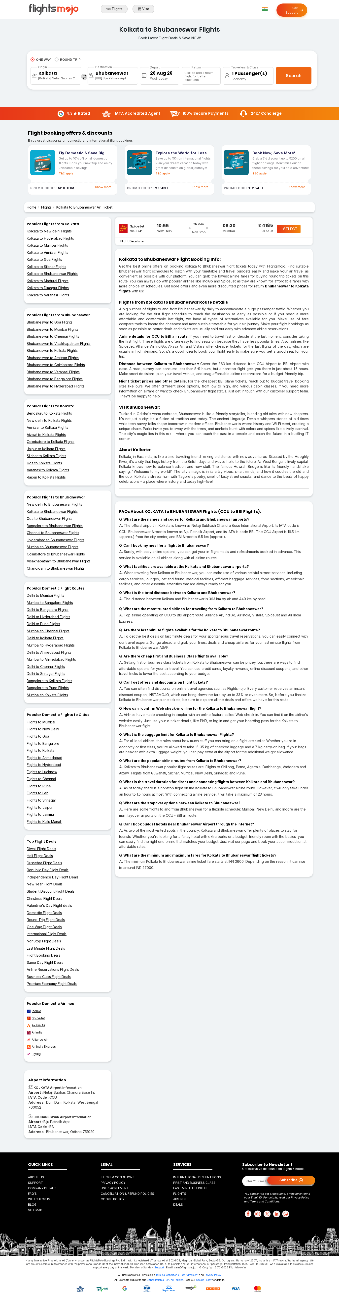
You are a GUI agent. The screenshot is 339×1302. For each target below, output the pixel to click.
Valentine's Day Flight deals (49, 905)
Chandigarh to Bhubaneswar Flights (56, 568)
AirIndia (37, 1032)
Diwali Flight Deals (41, 849)
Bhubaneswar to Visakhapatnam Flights (59, 343)
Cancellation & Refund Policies (127, 1193)
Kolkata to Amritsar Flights (47, 252)
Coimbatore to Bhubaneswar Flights (56, 554)
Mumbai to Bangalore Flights (50, 602)
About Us (36, 1177)
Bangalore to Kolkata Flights (49, 681)
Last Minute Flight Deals (46, 948)
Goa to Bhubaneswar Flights (49, 518)
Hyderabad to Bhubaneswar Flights (55, 540)
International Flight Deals (47, 934)
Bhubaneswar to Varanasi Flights (53, 372)
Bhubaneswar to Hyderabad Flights (55, 386)
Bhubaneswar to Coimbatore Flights (56, 365)
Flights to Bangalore (43, 743)
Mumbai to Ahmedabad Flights (51, 659)
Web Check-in (39, 1199)
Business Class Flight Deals (49, 977)
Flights (117, 9)
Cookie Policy (112, 1199)
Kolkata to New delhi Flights (49, 231)
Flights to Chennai (41, 779)
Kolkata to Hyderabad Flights (50, 238)
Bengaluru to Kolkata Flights (49, 413)
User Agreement (188, 1274)
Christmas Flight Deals (44, 898)
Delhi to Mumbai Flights (45, 595)
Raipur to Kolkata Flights (46, 477)
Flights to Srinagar (41, 800)
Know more (103, 187)
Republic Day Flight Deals (47, 870)
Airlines (179, 1199)
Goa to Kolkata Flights (44, 463)
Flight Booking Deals (43, 955)
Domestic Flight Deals (44, 913)
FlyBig (36, 1054)
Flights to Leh (37, 793)
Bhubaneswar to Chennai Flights (53, 336)
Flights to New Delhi (43, 729)
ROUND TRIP (70, 59)
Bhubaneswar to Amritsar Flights (53, 358)
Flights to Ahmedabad (44, 758)
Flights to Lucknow (42, 772)
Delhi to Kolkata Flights (45, 638)
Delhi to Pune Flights (43, 624)
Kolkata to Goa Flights (44, 259)
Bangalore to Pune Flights (48, 688)
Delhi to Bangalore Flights (47, 609)
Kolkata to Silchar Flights (46, 267)
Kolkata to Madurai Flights (47, 281)
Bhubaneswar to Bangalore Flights (55, 379)
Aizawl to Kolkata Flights (46, 435)
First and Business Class (194, 1183)
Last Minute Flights (190, 1188)
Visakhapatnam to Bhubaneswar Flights (59, 561)
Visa (145, 9)
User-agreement (115, 1188)
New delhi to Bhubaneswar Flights (54, 504)
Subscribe (289, 1180)
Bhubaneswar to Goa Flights (49, 322)
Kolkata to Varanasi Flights (48, 295)
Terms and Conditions (264, 1201)
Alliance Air (40, 1039)
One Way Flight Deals (44, 927)
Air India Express (44, 1046)
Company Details (42, 1188)
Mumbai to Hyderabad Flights (51, 645)
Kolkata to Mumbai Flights (47, 245)
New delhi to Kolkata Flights (49, 420)
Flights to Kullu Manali (44, 821)
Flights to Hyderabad (44, 764)
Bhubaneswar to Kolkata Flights (52, 350)
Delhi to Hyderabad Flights (48, 617)
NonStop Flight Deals (44, 941)
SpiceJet (38, 1018)
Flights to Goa (38, 736)
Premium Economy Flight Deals (52, 983)
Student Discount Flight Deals (50, 891)
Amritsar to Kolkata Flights (47, 427)
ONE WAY (43, 59)
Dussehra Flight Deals (44, 863)
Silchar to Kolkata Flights (46, 456)
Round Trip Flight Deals (46, 920)
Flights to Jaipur (40, 807)
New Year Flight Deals (45, 884)
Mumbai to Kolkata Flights (47, 695)
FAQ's (32, 1193)
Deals (178, 1204)
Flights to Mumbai (41, 722)
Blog (32, 1204)
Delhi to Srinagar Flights (46, 673)
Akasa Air (38, 1025)
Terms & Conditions (118, 1177)
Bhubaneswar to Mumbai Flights (52, 329)
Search (294, 75)
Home (31, 207)
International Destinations (197, 1177)
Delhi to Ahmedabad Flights (49, 652)
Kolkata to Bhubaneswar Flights (52, 273)
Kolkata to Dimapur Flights (48, 288)
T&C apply (66, 173)
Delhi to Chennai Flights (46, 666)
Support (35, 1183)
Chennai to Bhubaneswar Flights (53, 533)
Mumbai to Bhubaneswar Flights (52, 547)
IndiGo (36, 1011)
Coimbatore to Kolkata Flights (50, 441)
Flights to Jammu (40, 814)
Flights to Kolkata (40, 750)
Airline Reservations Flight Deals (53, 969)
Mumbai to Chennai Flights (48, 631)
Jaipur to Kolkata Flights (46, 449)
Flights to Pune (39, 786)
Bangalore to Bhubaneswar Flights (55, 526)
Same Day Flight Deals (45, 962)
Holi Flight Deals (40, 856)
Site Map (35, 1210)
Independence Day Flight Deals (52, 877)
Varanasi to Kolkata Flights (48, 470)
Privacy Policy (113, 1183)
